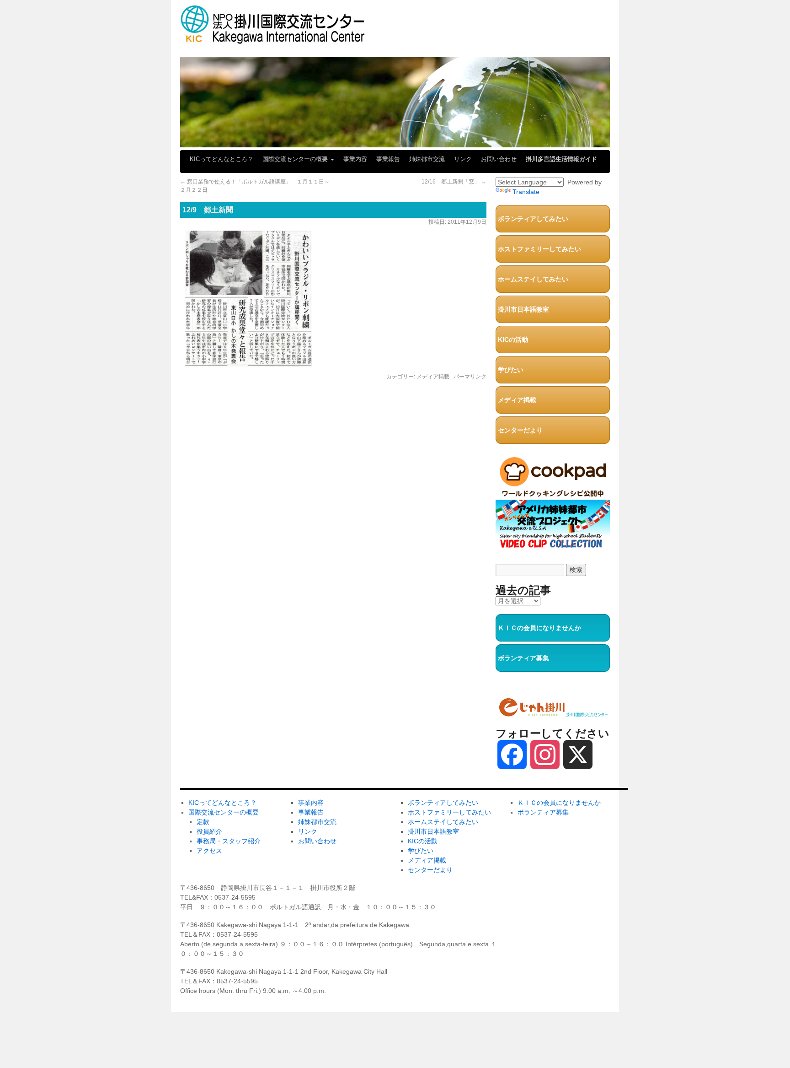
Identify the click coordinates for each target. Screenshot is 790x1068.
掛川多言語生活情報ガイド (561, 159)
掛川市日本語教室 (523, 309)
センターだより (520, 430)
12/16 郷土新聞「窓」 (454, 181)
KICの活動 (513, 339)
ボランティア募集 (523, 658)
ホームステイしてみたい (533, 279)
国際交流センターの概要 (296, 159)
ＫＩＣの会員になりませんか (539, 627)
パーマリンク (470, 376)
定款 (203, 821)
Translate (525, 191)
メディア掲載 (432, 376)
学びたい (510, 369)
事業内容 (355, 159)
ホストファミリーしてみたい (539, 249)
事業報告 (388, 159)
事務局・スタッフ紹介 (229, 841)
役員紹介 (209, 831)
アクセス (209, 850)
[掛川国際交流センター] (272, 40)
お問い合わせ (499, 159)
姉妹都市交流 (427, 159)
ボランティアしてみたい (533, 218)
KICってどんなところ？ (221, 159)
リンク (463, 159)
